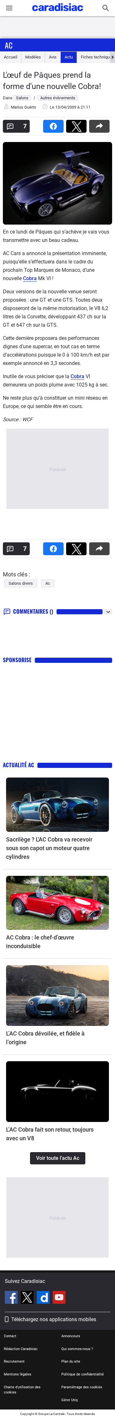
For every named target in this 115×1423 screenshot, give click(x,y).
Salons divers (21, 583)
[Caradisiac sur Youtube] (59, 1298)
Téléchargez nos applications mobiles (53, 1319)
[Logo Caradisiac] (57, 13)
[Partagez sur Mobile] (100, 124)
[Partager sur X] (77, 124)
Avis (53, 57)
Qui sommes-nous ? (77, 1349)
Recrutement (14, 1361)
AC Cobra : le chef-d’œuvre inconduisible (40, 941)
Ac (8, 45)
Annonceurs (70, 1336)
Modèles (33, 57)
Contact (10, 1336)
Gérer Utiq (69, 1400)
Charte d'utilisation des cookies (22, 1389)
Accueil (10, 57)
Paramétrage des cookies (81, 1387)
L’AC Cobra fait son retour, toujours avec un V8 (50, 1134)
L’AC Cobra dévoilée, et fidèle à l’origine (45, 1037)
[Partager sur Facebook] (54, 124)
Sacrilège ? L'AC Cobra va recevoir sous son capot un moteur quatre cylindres (49, 848)
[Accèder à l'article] (57, 805)
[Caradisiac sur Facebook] (12, 1298)
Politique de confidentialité (82, 1374)
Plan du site (70, 1361)
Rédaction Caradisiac (21, 1349)
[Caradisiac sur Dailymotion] (44, 1298)
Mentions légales (17, 1374)
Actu (69, 57)
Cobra (30, 278)
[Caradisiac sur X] (28, 1298)
